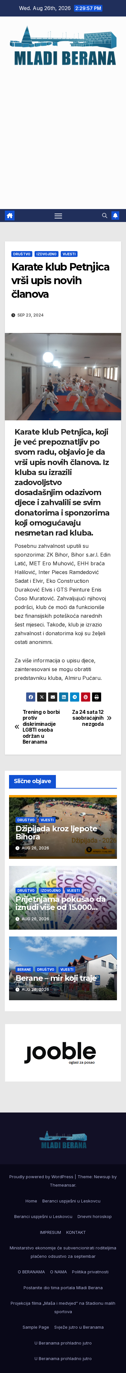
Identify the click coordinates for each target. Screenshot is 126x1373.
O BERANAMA (31, 1271)
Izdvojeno (47, 254)
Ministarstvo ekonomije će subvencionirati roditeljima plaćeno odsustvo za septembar (63, 1252)
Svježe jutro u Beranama (79, 1327)
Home (31, 1200)
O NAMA (58, 1271)
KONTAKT (76, 1232)
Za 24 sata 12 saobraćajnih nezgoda (87, 718)
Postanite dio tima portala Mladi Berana (63, 1287)
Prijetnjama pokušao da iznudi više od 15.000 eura (61, 907)
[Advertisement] (63, 135)
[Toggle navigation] (58, 215)
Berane (24, 969)
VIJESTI (69, 254)
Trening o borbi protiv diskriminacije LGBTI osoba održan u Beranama (41, 727)
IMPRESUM (50, 1232)
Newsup (102, 1176)
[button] (104, 215)
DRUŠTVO (21, 254)
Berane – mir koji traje (56, 978)
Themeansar (62, 1185)
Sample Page (36, 1327)
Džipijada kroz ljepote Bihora (56, 832)
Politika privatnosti (90, 1271)
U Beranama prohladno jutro (63, 1342)
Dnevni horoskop (95, 1216)
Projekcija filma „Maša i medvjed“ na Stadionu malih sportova (63, 1307)
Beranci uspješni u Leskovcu (71, 1200)
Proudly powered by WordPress (42, 1176)
